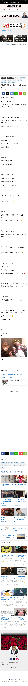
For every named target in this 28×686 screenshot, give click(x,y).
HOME (3, 9)
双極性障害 (3, 77)
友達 (14, 82)
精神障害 (10, 80)
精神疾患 (4, 80)
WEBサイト (14, 667)
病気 (15, 80)
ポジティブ (4, 82)
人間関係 (20, 80)
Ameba (10, 9)
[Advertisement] (14, 60)
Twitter (24, 9)
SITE (17, 9)
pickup (17, 77)
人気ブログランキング (6, 30)
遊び (13, 77)
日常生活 (8, 77)
